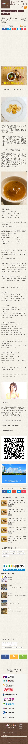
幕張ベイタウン (6, 13)
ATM (3, 642)
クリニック (15, 642)
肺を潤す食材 (5, 556)
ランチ (8, 642)
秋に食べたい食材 (21, 553)
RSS (14, 658)
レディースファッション (7, 645)
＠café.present (16, 420)
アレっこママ (5, 551)
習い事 (15, 647)
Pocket (23, 29)
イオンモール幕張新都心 (7, 647)
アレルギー (13, 551)
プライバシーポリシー (7, 737)
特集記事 (4, 11)
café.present (15, 425)
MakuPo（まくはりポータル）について (10, 732)
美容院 (21, 647)
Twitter (9, 29)
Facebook (5, 658)
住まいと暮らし (13, 11)
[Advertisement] (14, 48)
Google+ (14, 29)
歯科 (15, 645)
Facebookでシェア (4, 29)
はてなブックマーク (19, 29)
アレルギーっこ (20, 551)
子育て (21, 11)
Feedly (22, 658)
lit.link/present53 (8, 369)
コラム (13, 553)
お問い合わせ (5, 735)
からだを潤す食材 (6, 553)
